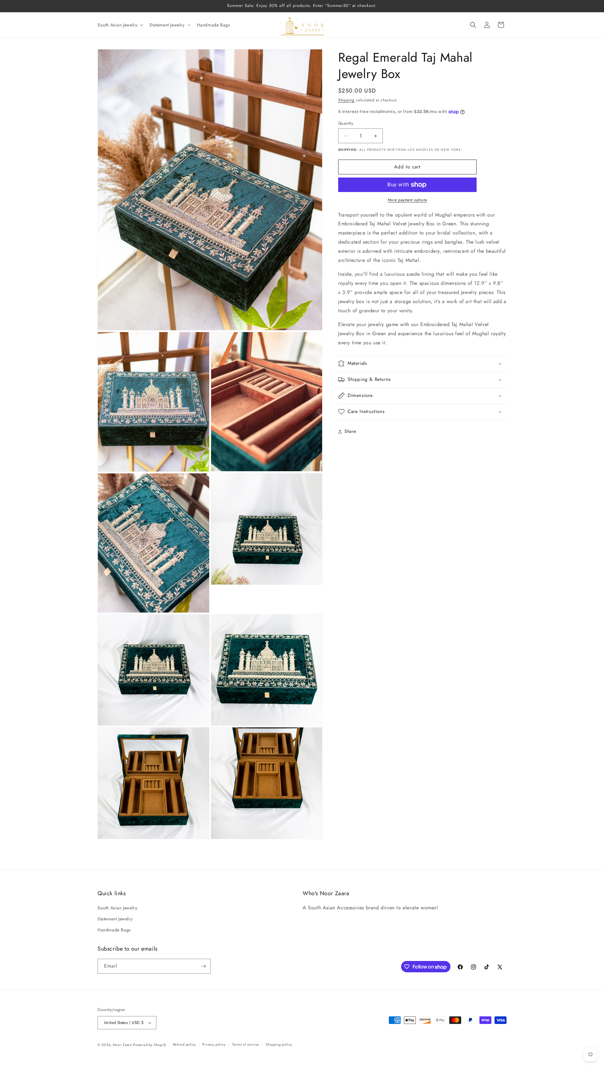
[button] (120, 24)
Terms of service (245, 1044)
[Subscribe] (203, 966)
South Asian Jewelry (117, 908)
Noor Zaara (122, 1044)
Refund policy (184, 1044)
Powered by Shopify (149, 1044)
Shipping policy (279, 1044)
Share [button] (350, 431)
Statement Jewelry (115, 919)
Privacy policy (214, 1044)
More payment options (407, 200)
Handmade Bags (114, 930)
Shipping (346, 100)
